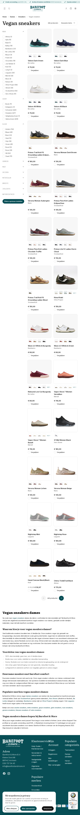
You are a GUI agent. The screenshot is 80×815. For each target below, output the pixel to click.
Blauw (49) (9, 132)
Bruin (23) (8, 135)
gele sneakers (56, 708)
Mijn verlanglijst (54, 765)
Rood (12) (8, 147)
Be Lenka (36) (10, 52)
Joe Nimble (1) (10, 64)
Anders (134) (9, 129)
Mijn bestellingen (53, 759)
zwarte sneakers (20, 708)
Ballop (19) (8, 46)
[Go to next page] (61, 598)
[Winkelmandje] (70, 8)
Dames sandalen (68, 755)
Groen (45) (9, 144)
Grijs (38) (8, 141)
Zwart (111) (8, 156)
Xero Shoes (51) (10, 94)
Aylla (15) (8, 40)
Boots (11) (8, 104)
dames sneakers (32, 696)
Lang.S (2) (8, 70)
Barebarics (28, 701)
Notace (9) (9, 82)
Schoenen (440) (10, 110)
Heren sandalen (68, 762)
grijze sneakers (44, 708)
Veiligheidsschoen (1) (12, 116)
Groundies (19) (10, 61)
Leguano (71, 701)
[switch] (73, 807)
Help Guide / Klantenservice (37, 747)
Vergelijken (35, 70)
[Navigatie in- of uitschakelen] (4, 8)
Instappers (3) (10, 107)
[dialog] (29, 802)
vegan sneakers (18, 618)
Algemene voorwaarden (36, 767)
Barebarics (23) (10, 49)
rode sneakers (36, 710)
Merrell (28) (9, 76)
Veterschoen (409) (11, 119)
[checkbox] (3, 37)
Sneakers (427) (10, 113)
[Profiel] (66, 8)
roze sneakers (67, 708)
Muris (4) (8, 79)
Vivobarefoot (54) (11, 91)
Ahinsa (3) (8, 37)
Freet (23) (8, 58)
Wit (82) (8, 153)
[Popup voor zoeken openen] (9, 8)
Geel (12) (8, 138)
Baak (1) (8, 43)
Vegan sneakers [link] (34, 17)
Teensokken (70, 750)
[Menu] (76, 793)
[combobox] (68, 23)
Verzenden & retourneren (36, 754)
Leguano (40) (10, 73)
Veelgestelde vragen (36, 760)
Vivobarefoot (25, 698)
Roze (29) (8, 150)
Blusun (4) (8, 55)
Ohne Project (47, 701)
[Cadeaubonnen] (75, 8)
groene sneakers (8, 710)
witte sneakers (32, 708)
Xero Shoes (53, 698)
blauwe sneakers (22, 710)
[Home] (37, 8)
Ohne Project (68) (11, 85)
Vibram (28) (9, 88)
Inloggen (51, 750)
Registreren (52, 754)
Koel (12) (8, 67)
